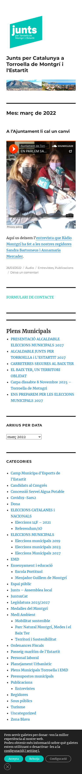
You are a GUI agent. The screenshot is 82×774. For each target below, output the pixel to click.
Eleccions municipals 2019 (37, 541)
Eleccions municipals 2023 (38, 547)
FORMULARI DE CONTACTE (30, 297)
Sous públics (21, 701)
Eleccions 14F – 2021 (33, 522)
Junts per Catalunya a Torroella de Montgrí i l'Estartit (35, 64)
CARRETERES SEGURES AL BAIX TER (42, 363)
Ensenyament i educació (32, 565)
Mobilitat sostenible (32, 621)
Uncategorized (23, 713)
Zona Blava (20, 719)
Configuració (58, 758)
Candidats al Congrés (29, 485)
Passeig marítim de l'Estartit (35, 651)
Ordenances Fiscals (27, 645)
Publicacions (64, 268)
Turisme (18, 707)
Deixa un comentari (24, 272)
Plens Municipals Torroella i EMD (39, 670)
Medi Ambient (23, 614)
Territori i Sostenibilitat (35, 639)
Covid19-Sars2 (23, 497)
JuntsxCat (19, 596)
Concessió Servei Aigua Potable (37, 491)
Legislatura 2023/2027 (30, 602)
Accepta (14, 758)
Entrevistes (46, 268)
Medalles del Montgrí (29, 608)
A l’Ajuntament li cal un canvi (38, 131)
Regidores (19, 694)
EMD (15, 559)
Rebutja (34, 758)
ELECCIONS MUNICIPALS (32, 534)
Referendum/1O (28, 528)
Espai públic (21, 584)
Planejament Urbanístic (31, 664)
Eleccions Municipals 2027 (38, 553)
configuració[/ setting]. (22, 751)
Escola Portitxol (28, 571)
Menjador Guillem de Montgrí (41, 577)
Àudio (29, 268)
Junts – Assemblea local (31, 590)
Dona (15, 504)
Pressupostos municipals (32, 676)
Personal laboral (25, 658)
